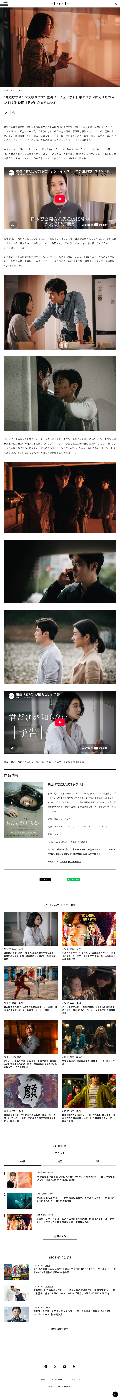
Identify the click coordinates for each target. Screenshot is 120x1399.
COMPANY (57, 1379)
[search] (116, 4)
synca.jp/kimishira (70, 862)
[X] (55, 1366)
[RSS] (74, 1366)
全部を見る (60, 1236)
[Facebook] (46, 1366)
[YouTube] (65, 1366)
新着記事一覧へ (59, 1329)
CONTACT (42, 1379)
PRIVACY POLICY (75, 1379)
